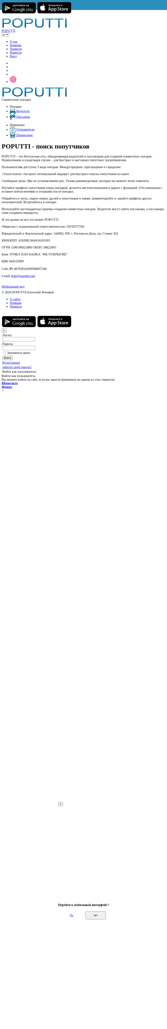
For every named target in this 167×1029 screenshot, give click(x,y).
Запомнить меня (18, 353)
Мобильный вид (13, 286)
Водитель (23, 111)
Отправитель (25, 129)
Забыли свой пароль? (17, 367)
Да (71, 915)
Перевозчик (24, 135)
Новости (16, 52)
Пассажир (23, 117)
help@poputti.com (23, 276)
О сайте (15, 299)
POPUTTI (8, 30)
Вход (13, 56)
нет (96, 915)
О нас (14, 41)
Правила (16, 49)
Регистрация (11, 362)
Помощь (15, 45)
